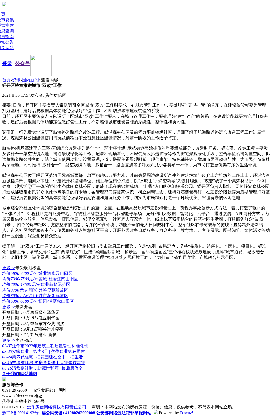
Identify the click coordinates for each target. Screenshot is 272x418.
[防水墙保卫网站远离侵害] (156, 413)
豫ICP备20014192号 (20, 413)
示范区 (36, 284)
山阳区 (37, 273)
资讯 (16, 80)
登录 (7, 63)
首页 (6, 80)
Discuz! (186, 413)
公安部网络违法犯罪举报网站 (123, 413)
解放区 (35, 290)
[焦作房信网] (4, 5)
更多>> (8, 267)
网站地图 (28, 373)
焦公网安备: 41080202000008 (68, 413)
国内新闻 (30, 80)
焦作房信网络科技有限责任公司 (56, 407)
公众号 (22, 63)
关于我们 (10, 373)
